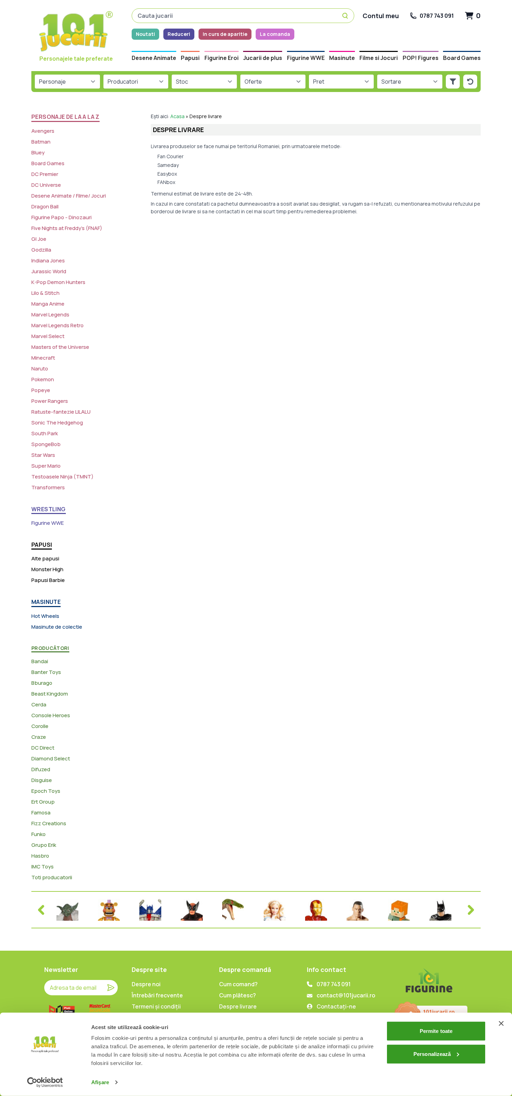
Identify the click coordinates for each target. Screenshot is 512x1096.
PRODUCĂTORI (50, 648)
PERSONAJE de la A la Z (65, 117)
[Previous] (41, 910)
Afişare (100, 1082)
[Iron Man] (316, 910)
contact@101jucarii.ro (346, 995)
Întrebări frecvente (157, 995)
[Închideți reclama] (501, 1023)
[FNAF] (109, 910)
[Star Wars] (67, 910)
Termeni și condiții (156, 1006)
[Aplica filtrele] (453, 82)
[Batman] (440, 910)
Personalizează (432, 1054)
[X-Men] (192, 910)
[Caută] (346, 15)
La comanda (275, 34)
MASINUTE (46, 602)
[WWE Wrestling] (358, 910)
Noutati (145, 34)
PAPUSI (41, 545)
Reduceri (179, 34)
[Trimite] (111, 987)
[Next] (471, 910)
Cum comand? (238, 984)
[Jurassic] (233, 910)
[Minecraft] (399, 910)
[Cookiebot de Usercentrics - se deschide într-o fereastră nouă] (45, 1082)
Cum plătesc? (237, 995)
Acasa (177, 116)
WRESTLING (48, 509)
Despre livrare (238, 1006)
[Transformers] (150, 910)
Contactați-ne (336, 1006)
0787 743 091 (334, 984)
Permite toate (436, 1031)
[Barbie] (275, 910)
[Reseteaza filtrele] (470, 82)
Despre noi (146, 984)
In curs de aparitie (225, 34)
